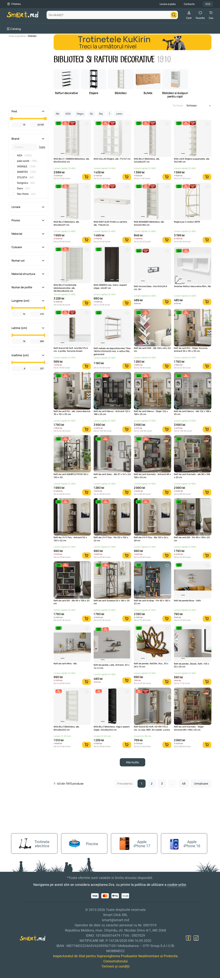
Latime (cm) (19, 328)
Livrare (16, 207)
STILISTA (25, 177)
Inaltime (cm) (20, 355)
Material (17, 234)
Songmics (26, 182)
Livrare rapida (58, 123)
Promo (16, 220)
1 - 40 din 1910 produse (68, 783)
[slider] (11, 118)
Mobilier (32, 36)
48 (183, 783)
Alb (57, 113)
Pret (14, 111)
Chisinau (16, 3)
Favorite (200, 18)
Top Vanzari (65, 123)
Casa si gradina (17, 36)
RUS (208, 4)
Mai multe (132, 762)
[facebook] (188, 938)
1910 (163, 59)
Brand (15, 139)
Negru (80, 113)
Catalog (15, 29)
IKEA (24, 155)
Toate (42, 147)
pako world (27, 161)
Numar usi (18, 260)
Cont (189, 18)
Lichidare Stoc (72, 123)
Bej (101, 113)
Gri (91, 113)
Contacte (189, 4)
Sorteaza (178, 105)
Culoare (17, 247)
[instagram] (196, 938)
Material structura (23, 274)
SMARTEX (26, 171)
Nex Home (26, 193)
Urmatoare (201, 783)
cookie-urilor (176, 885)
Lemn (119, 113)
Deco (23, 188)
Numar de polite (22, 287)
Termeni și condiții (115, 966)
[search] (174, 15)
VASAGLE (26, 166)
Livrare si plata (168, 4)
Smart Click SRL (27, 975)
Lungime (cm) (21, 301)
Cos (211, 18)
